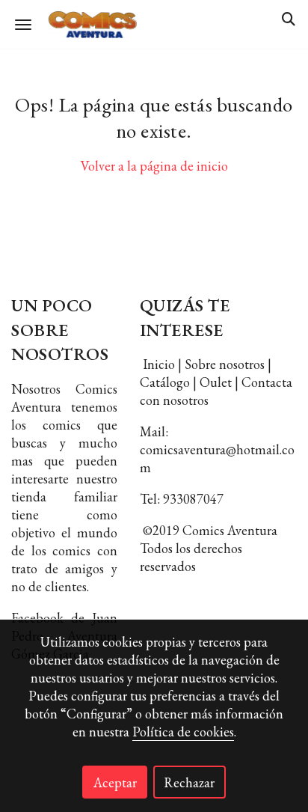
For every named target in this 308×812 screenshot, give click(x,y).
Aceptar (115, 782)
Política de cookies (183, 731)
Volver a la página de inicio (154, 165)
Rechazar (189, 782)
